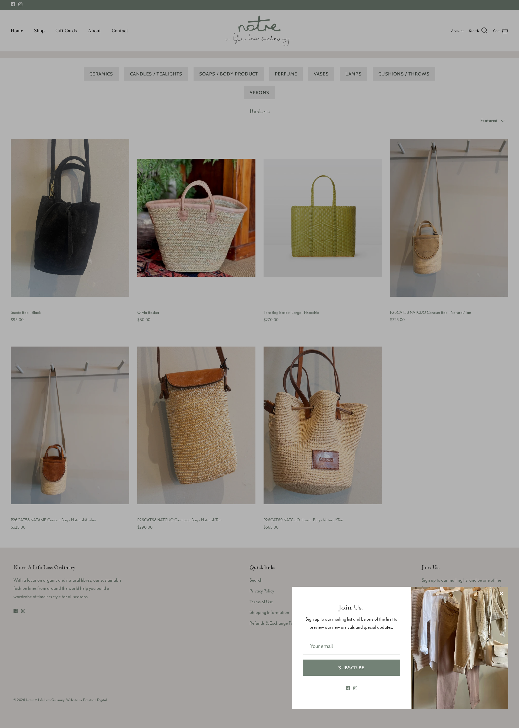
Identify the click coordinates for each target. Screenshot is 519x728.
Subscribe (351, 667)
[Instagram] (355, 688)
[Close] (501, 593)
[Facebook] (348, 688)
